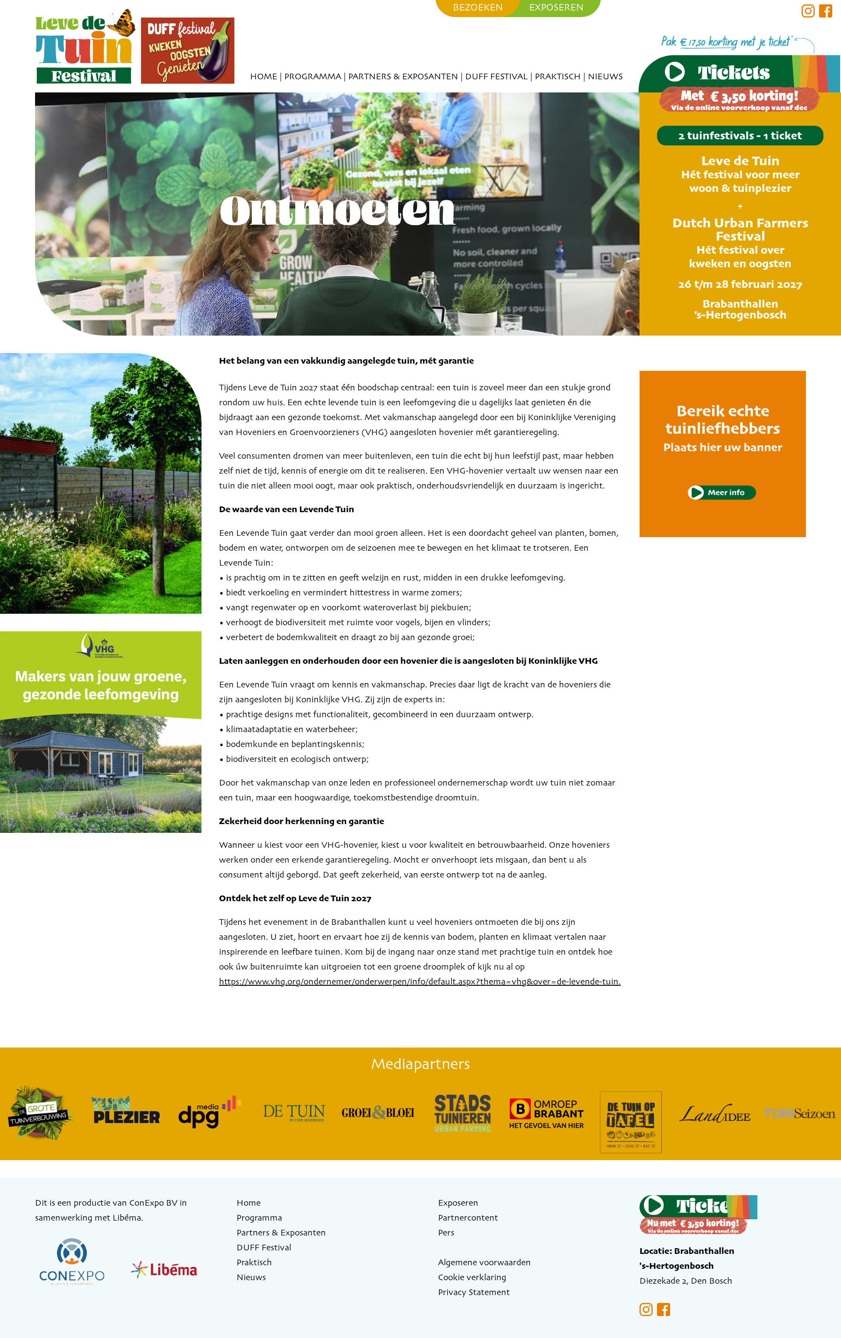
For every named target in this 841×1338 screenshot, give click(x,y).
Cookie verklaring (472, 1277)
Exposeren (458, 1202)
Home (263, 76)
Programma (312, 76)
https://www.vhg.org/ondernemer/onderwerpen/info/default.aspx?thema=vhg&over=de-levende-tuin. (420, 981)
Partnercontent (468, 1217)
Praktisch (558, 76)
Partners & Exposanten (403, 76)
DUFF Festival (496, 76)
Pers (446, 1232)
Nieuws (605, 76)
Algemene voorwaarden (484, 1262)
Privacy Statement (474, 1292)
